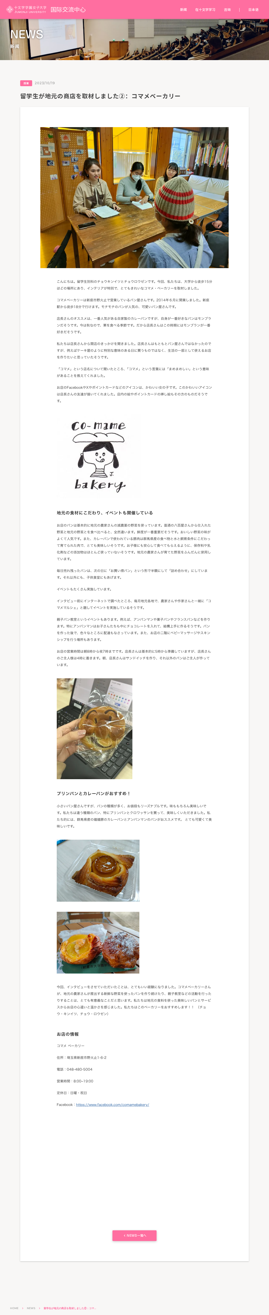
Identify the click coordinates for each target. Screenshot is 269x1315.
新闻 (183, 9)
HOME (14, 1308)
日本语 (253, 9)
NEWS (31, 1308)
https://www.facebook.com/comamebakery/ (112, 1104)
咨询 (227, 9)
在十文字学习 (205, 9)
